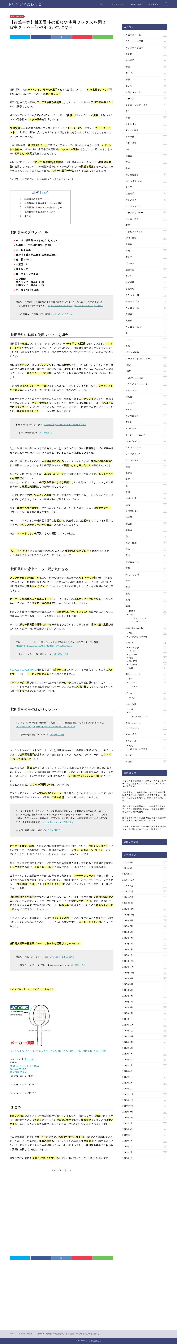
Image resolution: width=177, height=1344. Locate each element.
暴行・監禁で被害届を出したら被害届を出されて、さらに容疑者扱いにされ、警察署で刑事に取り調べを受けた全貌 (144, 809)
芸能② (147, 614)
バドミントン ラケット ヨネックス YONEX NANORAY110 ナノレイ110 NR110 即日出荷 (58, 1051)
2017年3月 (144, 1077)
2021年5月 (143, 874)
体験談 (146, 761)
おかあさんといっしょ (145, 384)
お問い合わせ (136, 4)
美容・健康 (146, 542)
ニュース (147, 682)
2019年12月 (143, 909)
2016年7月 (143, 1123)
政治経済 (146, 60)
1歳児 (146, 365)
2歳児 (146, 371)
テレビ (145, 755)
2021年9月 (143, 862)
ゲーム (146, 693)
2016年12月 (143, 1094)
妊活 (145, 504)
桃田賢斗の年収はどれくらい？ (39, 211)
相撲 (147, 658)
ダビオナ (147, 698)
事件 (147, 679)
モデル (146, 85)
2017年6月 (144, 1059)
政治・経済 (145, 238)
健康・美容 (146, 734)
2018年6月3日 (46, 432)
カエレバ (29, 1059)
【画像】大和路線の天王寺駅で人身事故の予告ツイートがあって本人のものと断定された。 (144, 827)
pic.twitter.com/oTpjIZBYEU (88, 305)
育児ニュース (145, 561)
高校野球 (147, 661)
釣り (145, 149)
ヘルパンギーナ (146, 441)
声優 (146, 117)
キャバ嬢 (145, 136)
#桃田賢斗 (49, 424)
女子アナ (146, 98)
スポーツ (146, 642)
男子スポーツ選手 (17, 17)
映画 (145, 346)
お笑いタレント (146, 92)
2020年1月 (143, 903)
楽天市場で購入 (18, 1072)
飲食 (145, 593)
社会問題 (145, 269)
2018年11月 (143, 966)
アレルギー (145, 428)
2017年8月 (143, 1048)
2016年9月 (144, 1111)
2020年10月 (143, 880)
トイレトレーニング (145, 434)
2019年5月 (143, 937)
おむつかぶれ (145, 390)
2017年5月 (143, 1065)
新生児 (146, 523)
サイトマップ (117, 4)
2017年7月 (144, 1053)
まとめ (27, 216)
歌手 (146, 111)
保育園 (145, 473)
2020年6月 (143, 891)
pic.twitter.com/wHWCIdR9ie (58, 822)
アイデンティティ (139, 618)
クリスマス (147, 728)
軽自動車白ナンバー (140, 716)
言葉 (145, 568)
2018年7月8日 (54, 830)
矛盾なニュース (145, 35)
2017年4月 (144, 1071)
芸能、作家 (145, 143)
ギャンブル (145, 740)
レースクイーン (145, 206)
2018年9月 (144, 978)
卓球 (147, 668)
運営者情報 (154, 4)
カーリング (147, 647)
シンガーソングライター (145, 105)
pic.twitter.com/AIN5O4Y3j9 (58, 646)
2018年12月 (143, 961)
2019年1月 (143, 955)
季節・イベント (145, 723)
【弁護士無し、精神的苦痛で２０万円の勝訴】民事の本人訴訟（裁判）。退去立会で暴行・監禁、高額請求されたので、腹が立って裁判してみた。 (144, 796)
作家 (145, 250)
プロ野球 (147, 664)
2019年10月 (143, 914)
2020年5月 (143, 897)
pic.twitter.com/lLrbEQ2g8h (59, 957)
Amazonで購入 (18, 1068)
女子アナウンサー (146, 212)
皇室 (145, 168)
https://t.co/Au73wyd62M (29, 646)
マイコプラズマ (145, 447)
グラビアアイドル (145, 231)
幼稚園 (145, 517)
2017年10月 (144, 1036)
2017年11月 (144, 1030)
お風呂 (145, 396)
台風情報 (145, 288)
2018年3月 (144, 1007)
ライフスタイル (145, 454)
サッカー (147, 654)
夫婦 (145, 492)
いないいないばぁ (145, 377)
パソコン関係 (145, 352)
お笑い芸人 (146, 200)
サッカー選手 (145, 219)
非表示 (44, 193)
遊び (145, 581)
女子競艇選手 (145, 174)
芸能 (146, 606)
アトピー (145, 422)
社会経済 (146, 193)
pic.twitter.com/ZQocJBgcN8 (59, 726)
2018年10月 (144, 972)
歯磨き (145, 530)
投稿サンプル (146, 301)
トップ (102, 4)
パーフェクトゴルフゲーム (145, 358)
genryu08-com (145, 181)
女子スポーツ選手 (146, 41)
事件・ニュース (146, 674)
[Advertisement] (61, 64)
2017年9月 (144, 1042)
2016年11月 (144, 1100)
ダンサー (145, 257)
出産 (145, 479)
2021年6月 (143, 868)
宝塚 (145, 225)
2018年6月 (143, 990)
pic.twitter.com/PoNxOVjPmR (70, 424)
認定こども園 (145, 574)
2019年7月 (144, 926)
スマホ (145, 339)
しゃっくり (145, 403)
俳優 (146, 79)
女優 (146, 66)
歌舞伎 (145, 244)
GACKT (135, 622)
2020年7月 (143, 885)
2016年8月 (143, 1117)
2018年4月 (143, 1001)
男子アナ (145, 187)
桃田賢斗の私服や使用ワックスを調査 (43, 203)
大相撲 (145, 320)
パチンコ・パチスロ (147, 749)
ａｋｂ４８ (145, 124)
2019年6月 (143, 932)
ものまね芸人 (145, 130)
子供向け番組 (145, 511)
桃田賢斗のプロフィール (36, 199)
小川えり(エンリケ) (147, 636)
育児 (146, 555)
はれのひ (135, 686)
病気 (146, 536)
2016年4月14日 (65, 314)
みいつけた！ (145, 415)
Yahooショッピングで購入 (24, 1065)
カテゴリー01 (146, 295)
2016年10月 (144, 1106)
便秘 (145, 466)
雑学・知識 (146, 704)
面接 (145, 587)
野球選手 (145, 314)
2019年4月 (143, 943)
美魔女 (145, 155)
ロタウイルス (146, 460)
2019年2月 (143, 949)
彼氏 (145, 162)
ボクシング (147, 651)
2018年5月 (143, 995)
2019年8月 (144, 920)
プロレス (145, 263)
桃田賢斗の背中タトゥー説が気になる (43, 207)
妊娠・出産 (146, 498)
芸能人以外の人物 (146, 628)
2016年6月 (144, 1129)
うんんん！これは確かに (23, 669)
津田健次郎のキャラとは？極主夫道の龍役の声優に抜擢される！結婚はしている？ (144, 819)
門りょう (147, 633)
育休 (145, 549)
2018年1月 (144, 1019)
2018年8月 (143, 984)
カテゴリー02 (146, 307)
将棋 (147, 709)
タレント (145, 276)
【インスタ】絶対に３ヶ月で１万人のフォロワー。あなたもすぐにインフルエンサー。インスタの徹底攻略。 (144, 783)
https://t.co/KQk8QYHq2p (30, 726)
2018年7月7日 (78, 965)
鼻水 (145, 600)
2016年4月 (144, 1140)
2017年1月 (143, 1088)
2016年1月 (143, 1158)
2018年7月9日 (61, 654)
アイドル (146, 73)
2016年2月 (144, 1152)
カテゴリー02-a (145, 327)
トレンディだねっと (25, 4)
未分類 (145, 54)
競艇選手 (146, 282)
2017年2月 (144, 1082)
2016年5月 (143, 1135)
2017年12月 (144, 1024)
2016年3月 (144, 1146)
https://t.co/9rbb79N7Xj (60, 305)
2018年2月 (144, 1013)
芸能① (147, 611)
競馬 (147, 745)
